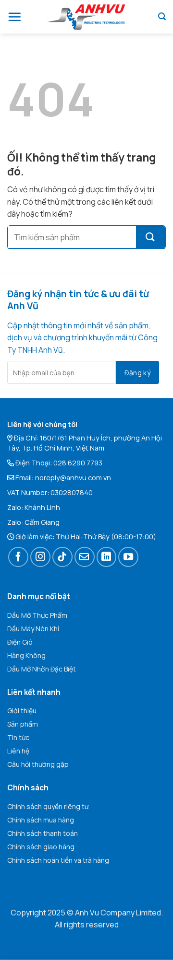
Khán (33, 507)
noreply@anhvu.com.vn (73, 477)
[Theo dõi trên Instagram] (40, 557)
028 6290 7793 (77, 462)
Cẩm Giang (42, 522)
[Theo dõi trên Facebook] (18, 557)
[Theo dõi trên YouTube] (128, 557)
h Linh (50, 507)
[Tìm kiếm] (162, 16)
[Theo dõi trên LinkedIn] (107, 557)
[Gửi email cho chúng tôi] (84, 557)
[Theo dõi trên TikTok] (62, 557)
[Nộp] (150, 237)
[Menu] (14, 16)
